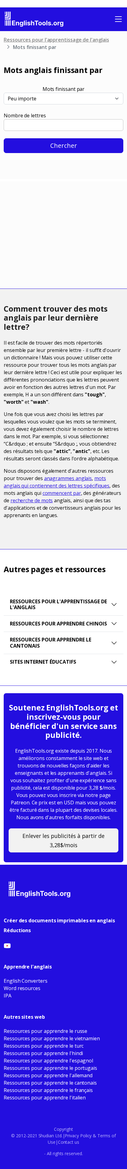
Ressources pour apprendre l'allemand (48, 1075)
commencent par (62, 493)
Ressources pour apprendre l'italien (45, 1097)
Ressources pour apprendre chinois (58, 623)
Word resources (22, 988)
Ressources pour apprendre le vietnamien (52, 1038)
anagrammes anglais (68, 478)
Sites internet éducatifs (43, 661)
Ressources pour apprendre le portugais (50, 1068)
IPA (7, 995)
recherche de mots (31, 500)
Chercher (63, 145)
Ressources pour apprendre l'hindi (43, 1053)
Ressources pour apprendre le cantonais (50, 642)
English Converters (25, 980)
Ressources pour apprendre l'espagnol (48, 1060)
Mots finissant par (64, 89)
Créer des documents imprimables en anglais (59, 920)
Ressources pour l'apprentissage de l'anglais (56, 39)
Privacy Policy (78, 1136)
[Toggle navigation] (118, 19)
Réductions (17, 930)
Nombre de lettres (25, 115)
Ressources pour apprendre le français (48, 1090)
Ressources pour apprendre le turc (44, 1045)
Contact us (68, 1142)
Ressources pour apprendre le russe (45, 1031)
